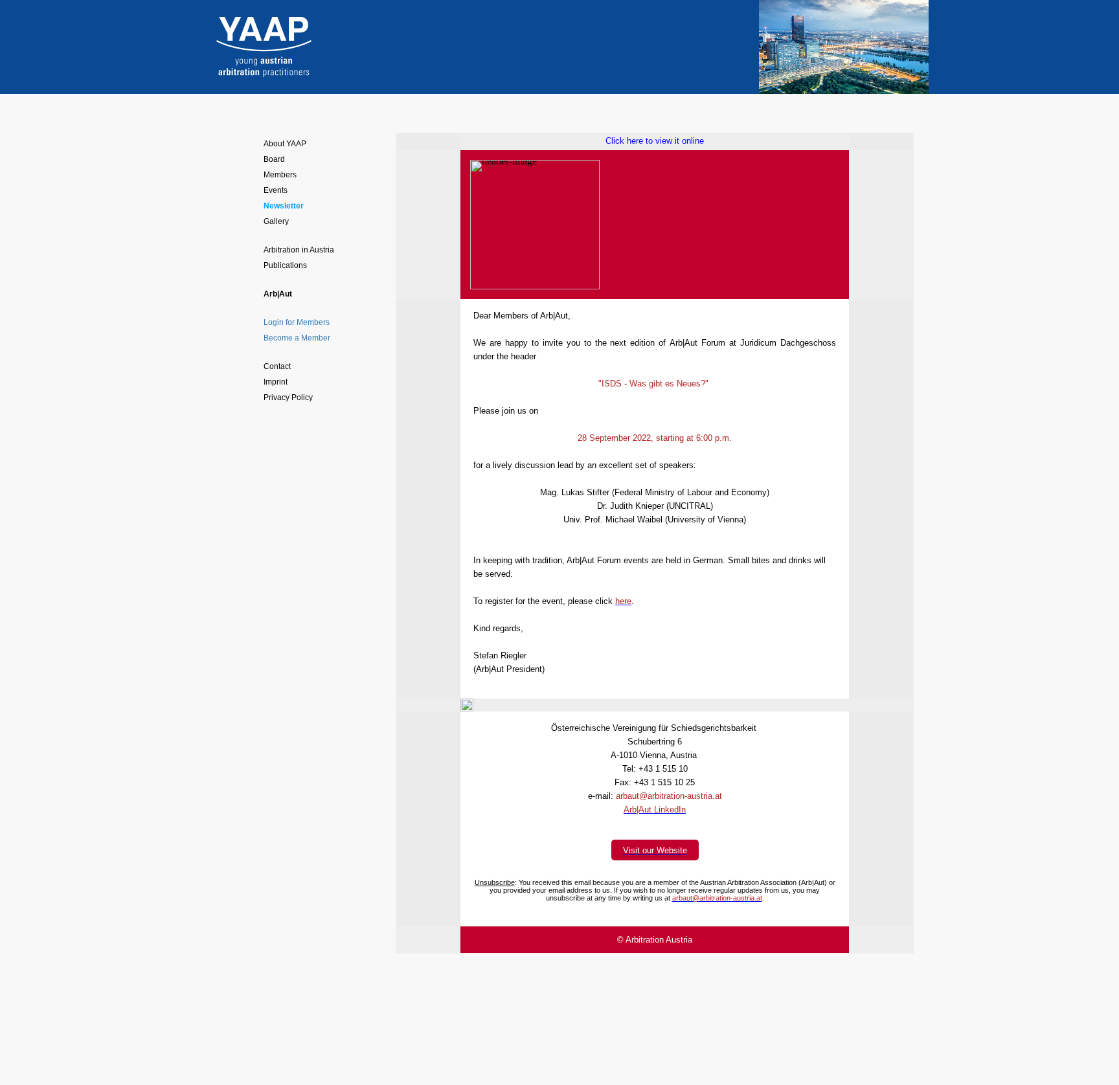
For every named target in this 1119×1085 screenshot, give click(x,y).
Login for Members (297, 322)
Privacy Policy (288, 397)
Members (280, 174)
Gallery (276, 221)
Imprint (276, 381)
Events (276, 190)
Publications (285, 265)
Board (274, 159)
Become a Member (297, 337)
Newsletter (284, 205)
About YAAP (285, 143)
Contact (277, 366)
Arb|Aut (278, 293)
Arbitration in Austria (299, 249)
